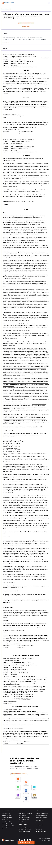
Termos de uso (39, 829)
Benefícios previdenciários (42, 813)
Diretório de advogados (24, 819)
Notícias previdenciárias (24, 831)
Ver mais (5, 42)
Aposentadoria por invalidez (8, 825)
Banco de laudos (22, 815)
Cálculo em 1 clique (6, 813)
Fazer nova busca (5, 9)
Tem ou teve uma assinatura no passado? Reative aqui (18, 774)
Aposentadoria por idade (7, 828)
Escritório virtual (22, 821)
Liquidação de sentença (7, 817)
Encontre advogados (23, 827)
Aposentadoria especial (7, 823)
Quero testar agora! (25, 842)
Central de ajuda (39, 825)
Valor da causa (5, 819)
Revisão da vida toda (6, 815)
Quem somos (39, 823)
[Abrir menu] (49, 3)
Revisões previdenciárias (41, 815)
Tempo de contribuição (7, 821)
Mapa (37, 827)
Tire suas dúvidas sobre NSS (25, 829)
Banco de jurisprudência (24, 817)
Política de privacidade (41, 831)
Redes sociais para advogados (25, 813)
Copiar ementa (25, 26)
